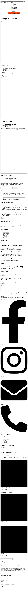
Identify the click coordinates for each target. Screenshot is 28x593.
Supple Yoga (5, 237)
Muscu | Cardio (14, 8)
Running (5, 236)
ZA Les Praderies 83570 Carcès (9, 452)
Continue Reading (4, 76)
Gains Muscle (6, 233)
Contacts (5, 442)
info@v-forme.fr (4, 581)
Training (10, 268)
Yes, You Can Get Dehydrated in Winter (11, 199)
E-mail (2, 274)
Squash (14, 9)
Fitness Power (9, 267)
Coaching (14, 11)
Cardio (2, 267)
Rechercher (3, 186)
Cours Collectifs (14, 7)
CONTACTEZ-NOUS (14, 13)
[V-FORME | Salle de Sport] (7, 1)
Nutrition (5, 235)
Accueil (14, 4)
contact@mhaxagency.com (10, 68)
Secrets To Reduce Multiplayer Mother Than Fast (13, 195)
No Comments (6, 70)
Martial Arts (5, 234)
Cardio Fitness (6, 232)
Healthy (20, 266)
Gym (15, 266)
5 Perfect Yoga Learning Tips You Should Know (13, 194)
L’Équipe (14, 5)
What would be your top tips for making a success (13, 193)
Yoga (13, 268)
